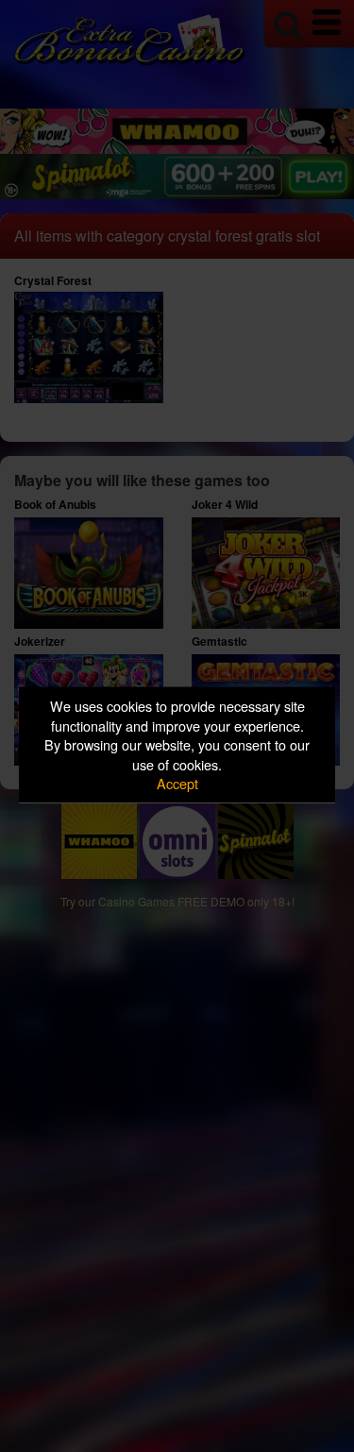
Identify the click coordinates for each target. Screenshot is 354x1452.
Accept (177, 783)
